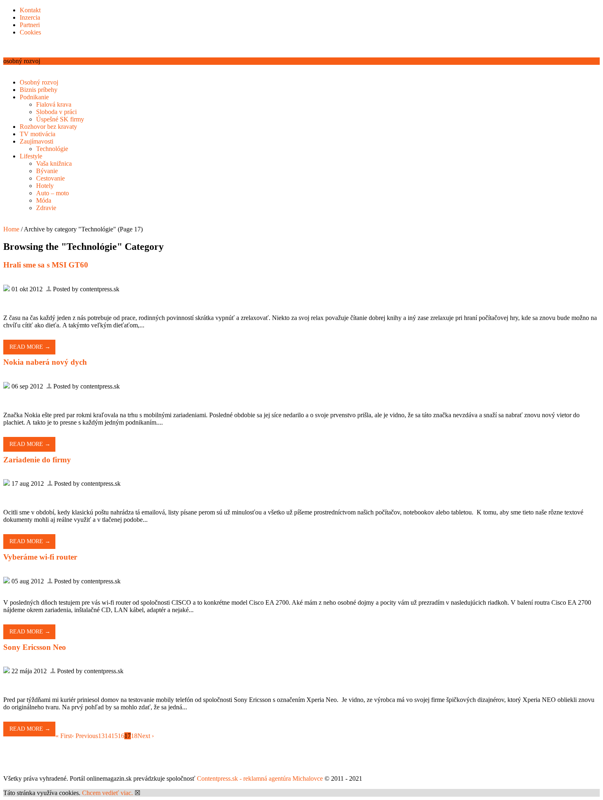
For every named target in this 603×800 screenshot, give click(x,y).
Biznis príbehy (38, 89)
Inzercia (30, 17)
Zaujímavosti (36, 141)
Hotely (45, 185)
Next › (145, 735)
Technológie (52, 148)
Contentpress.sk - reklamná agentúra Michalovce (260, 778)
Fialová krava (53, 104)
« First (63, 735)
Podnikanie (34, 97)
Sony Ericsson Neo (34, 647)
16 (121, 735)
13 (101, 735)
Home (11, 229)
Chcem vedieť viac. (107, 792)
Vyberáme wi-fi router (40, 557)
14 (108, 735)
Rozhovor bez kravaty (48, 126)
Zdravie (46, 207)
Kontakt (30, 10)
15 (114, 735)
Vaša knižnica (54, 163)
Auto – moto (52, 193)
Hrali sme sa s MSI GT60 (45, 265)
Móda (43, 200)
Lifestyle (31, 156)
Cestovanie (50, 178)
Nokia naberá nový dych (45, 362)
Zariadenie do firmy (37, 459)
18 (134, 735)
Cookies (30, 32)
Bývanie (47, 170)
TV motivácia (37, 133)
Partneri (30, 24)
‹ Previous (85, 735)
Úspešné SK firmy (60, 119)
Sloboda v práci (56, 111)
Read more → (29, 347)
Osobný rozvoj (39, 82)
